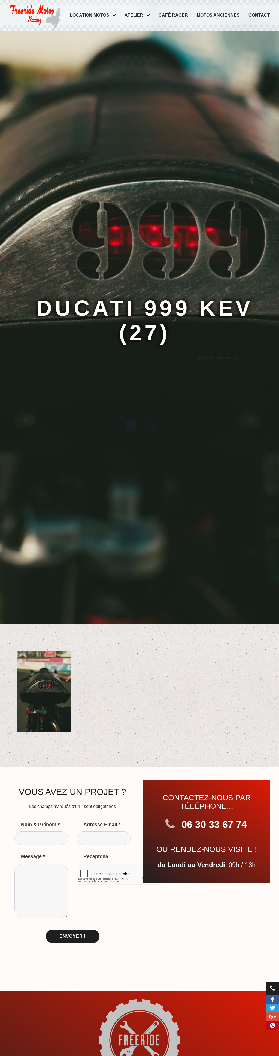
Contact (259, 15)
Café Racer (173, 15)
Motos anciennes (218, 15)
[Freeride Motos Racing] (34, 13)
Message (33, 856)
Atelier (134, 15)
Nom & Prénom (40, 824)
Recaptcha (95, 856)
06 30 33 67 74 (213, 824)
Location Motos (89, 15)
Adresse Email (101, 824)
